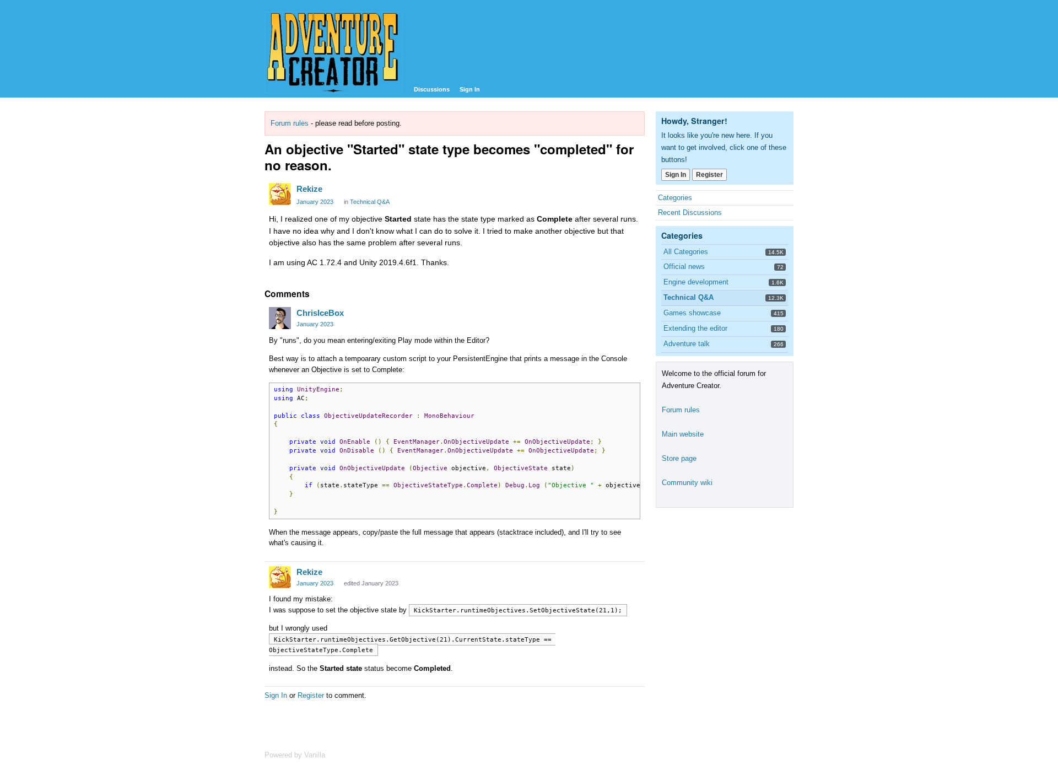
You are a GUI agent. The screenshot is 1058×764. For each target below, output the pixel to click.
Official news (684, 266)
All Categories (685, 252)
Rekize (309, 188)
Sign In (470, 89)
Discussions (432, 89)
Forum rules (290, 123)
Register (311, 695)
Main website (683, 434)
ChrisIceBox (320, 313)
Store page (679, 458)
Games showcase (692, 313)
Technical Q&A (370, 201)
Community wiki (687, 482)
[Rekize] (280, 194)
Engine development (695, 282)
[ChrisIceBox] (280, 318)
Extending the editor (695, 328)
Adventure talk (686, 344)
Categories (675, 197)
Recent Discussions (690, 212)
